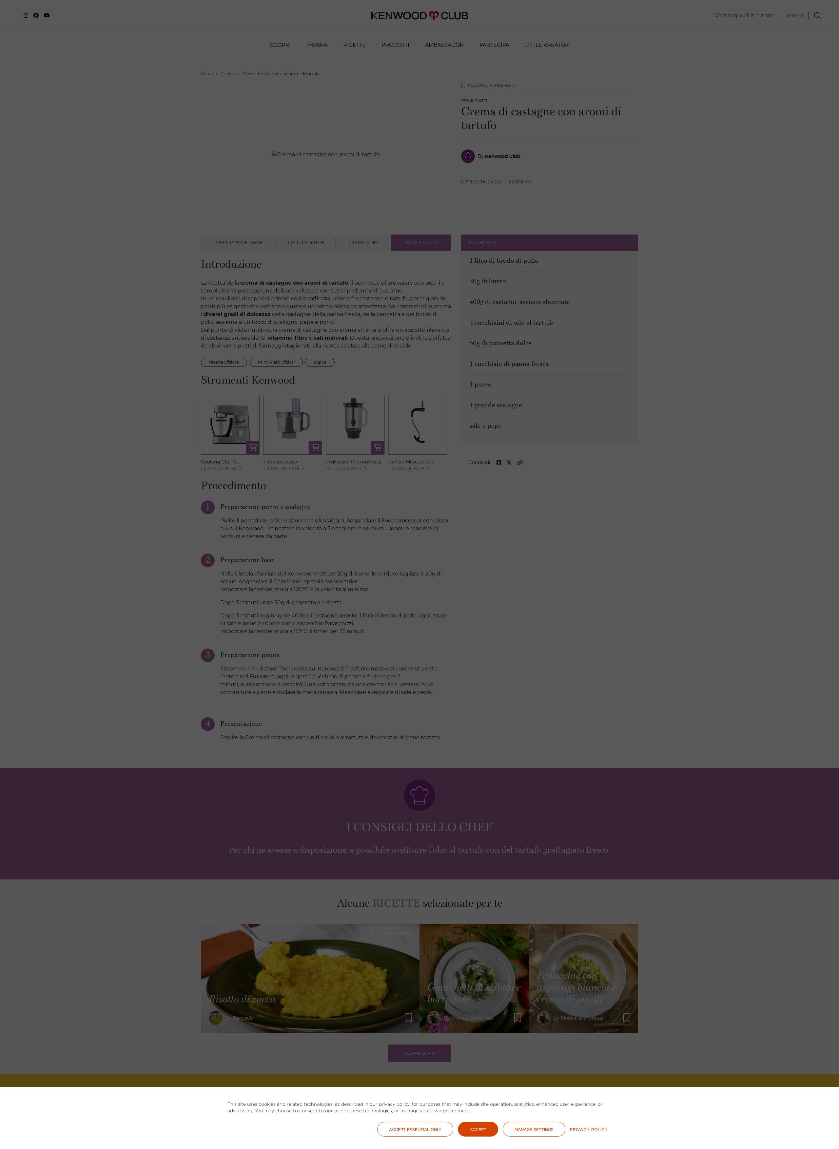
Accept (478, 1129)
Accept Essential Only (415, 1129)
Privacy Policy (589, 1129)
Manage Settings (534, 1129)
